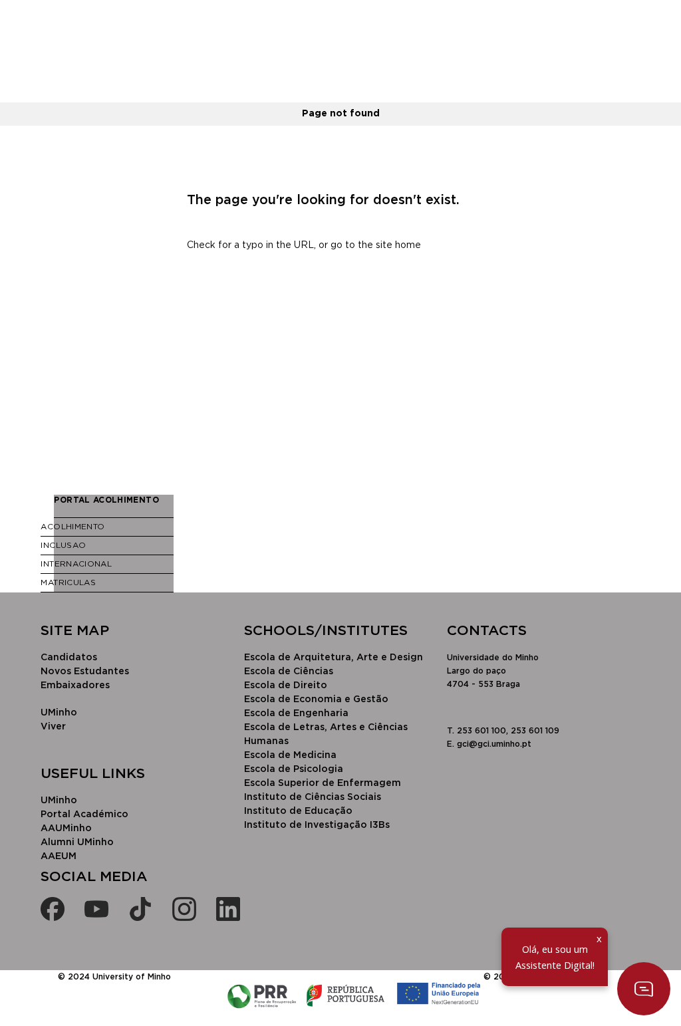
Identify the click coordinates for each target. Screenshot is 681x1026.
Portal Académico (84, 814)
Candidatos (69, 657)
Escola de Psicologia (293, 769)
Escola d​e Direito (285, 685)
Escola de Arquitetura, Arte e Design (333, 657)
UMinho (59, 712)
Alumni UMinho (77, 842)
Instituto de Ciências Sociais (312, 797)
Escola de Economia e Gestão (316, 699)
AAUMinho (66, 828)
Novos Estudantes (85, 671)
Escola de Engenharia (296, 713)
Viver (53, 726)
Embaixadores (75, 685)
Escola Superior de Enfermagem (322, 783)
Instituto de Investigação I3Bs (317, 825)
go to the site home (376, 245)
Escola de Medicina (290, 755)
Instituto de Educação (298, 811)
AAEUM (58, 856)
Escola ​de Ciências (288, 671)
